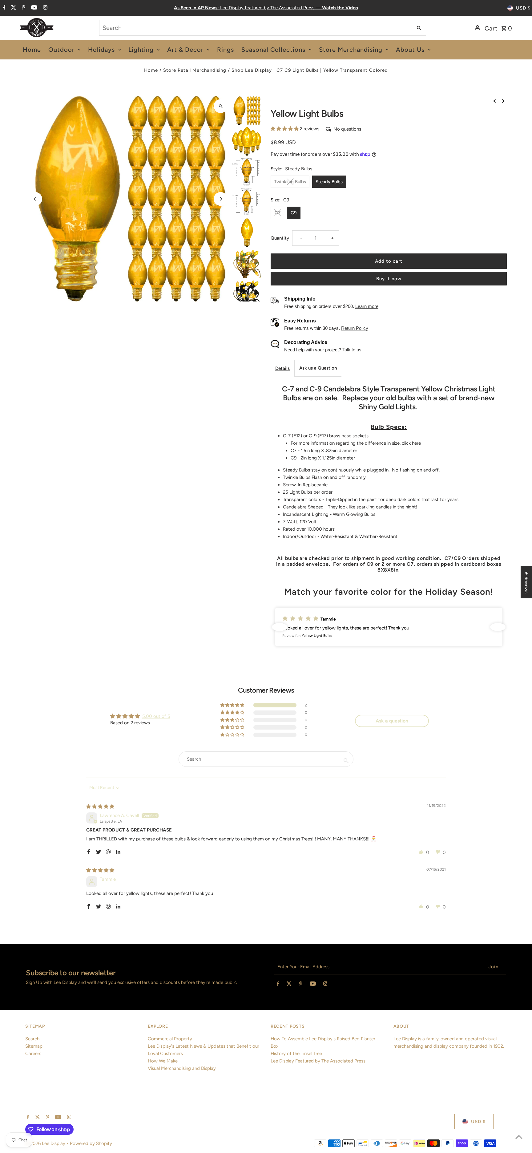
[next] (503, 100)
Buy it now (388, 278)
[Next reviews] (498, 627)
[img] (100, 806)
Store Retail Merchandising (194, 70)
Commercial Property (170, 1039)
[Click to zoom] (221, 106)
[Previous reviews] (279, 627)
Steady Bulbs (329, 181)
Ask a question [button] (392, 721)
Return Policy (354, 328)
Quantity (280, 238)
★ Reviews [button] (526, 582)
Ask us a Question (318, 368)
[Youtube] (33, 8)
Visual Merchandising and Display (182, 1068)
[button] (285, 128)
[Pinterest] (22, 8)
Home (151, 70)
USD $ (523, 8)
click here (411, 443)
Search (32, 1039)
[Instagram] (44, 8)
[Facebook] (4, 8)
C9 (294, 213)
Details (282, 368)
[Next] (221, 199)
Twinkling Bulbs (290, 181)
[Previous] (35, 199)
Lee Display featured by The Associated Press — (266, 7)
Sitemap (33, 1046)
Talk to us (351, 349)
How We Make (163, 1061)
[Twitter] (13, 8)
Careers (33, 1053)
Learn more (366, 306)
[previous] (494, 100)
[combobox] (255, 27)
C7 (277, 213)
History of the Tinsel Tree (296, 1053)
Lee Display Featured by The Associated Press (318, 1061)
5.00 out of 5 (156, 716)
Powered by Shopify (91, 1143)
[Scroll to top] (519, 1137)
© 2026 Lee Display (45, 1143)
